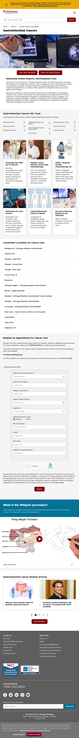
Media (42, 641)
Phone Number (19, 424)
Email (15, 432)
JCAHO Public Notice (48, 656)
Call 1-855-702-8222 (27, 73)
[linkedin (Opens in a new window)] (16, 695)
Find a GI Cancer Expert (50, 73)
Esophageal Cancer (9, 130)
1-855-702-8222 (14, 685)
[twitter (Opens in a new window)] (11, 695)
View (35, 6)
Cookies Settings (18, 734)
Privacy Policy (58, 483)
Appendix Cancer (8, 122)
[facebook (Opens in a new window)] (5, 695)
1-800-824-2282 (65, 358)
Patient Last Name (20, 391)
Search (71, 20)
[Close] (76, 725)
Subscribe (69, 706)
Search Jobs (8, 647)
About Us (43, 638)
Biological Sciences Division (50, 647)
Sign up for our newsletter (13, 702)
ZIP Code (16, 441)
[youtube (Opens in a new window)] (28, 695)
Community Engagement (49, 644)
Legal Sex (17, 408)
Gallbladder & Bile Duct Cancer (36, 123)
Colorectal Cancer (9, 126)
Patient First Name (20, 382)
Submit (39, 489)
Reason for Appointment (22, 450)
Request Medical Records (13, 641)
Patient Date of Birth (21, 399)
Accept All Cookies (33, 734)
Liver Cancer (32, 133)
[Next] (46, 615)
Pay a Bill (6, 638)
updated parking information (47, 6)
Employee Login (9, 653)
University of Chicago (48, 653)
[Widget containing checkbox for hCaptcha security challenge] (39, 466)
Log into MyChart (9, 644)
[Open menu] (74, 12)
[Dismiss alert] (75, 4)
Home (28, 419)
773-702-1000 (39, 719)
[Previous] (32, 615)
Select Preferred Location (23, 373)
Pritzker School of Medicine (50, 650)
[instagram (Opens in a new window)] (22, 695)
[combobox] (14, 376)
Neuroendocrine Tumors (61, 122)
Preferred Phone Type (21, 417)
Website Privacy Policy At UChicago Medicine (35, 730)
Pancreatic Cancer (60, 126)
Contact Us (7, 650)
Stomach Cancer (59, 130)
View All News (39, 621)
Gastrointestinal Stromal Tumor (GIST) (36, 128)
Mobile (18, 419)
